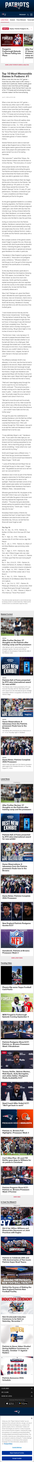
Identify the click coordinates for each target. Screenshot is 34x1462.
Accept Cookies (17, 1458)
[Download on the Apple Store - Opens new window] (10, 1403)
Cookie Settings (17, 1447)
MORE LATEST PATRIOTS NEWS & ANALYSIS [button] (17, 64)
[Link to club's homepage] (4, 13)
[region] (17, 1439)
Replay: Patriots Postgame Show (20, 28)
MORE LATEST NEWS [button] (17, 958)
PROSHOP (22, 14)
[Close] (32, 1418)
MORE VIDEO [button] (17, 1197)
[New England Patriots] (17, 1412)
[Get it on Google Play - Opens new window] (23, 1404)
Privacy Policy (8, 1443)
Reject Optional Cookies (17, 1453)
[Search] (28, 14)
